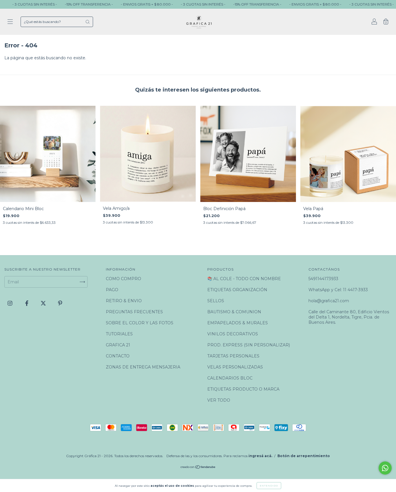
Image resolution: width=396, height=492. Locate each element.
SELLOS (215, 300)
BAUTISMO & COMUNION (234, 311)
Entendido (269, 485)
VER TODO (218, 400)
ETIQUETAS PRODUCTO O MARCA (243, 389)
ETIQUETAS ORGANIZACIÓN (237, 289)
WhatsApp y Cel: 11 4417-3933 (338, 289)
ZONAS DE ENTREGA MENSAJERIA (143, 367)
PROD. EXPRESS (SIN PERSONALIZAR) (248, 345)
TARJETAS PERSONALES (233, 356)
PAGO (112, 289)
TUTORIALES (119, 334)
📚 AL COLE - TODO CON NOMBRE (244, 278)
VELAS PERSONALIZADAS (235, 367)
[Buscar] (87, 22)
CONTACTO (118, 356)
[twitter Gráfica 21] (44, 303)
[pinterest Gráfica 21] (60, 303)
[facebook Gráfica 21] (27, 303)
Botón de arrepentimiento (303, 456)
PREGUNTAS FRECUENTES (134, 311)
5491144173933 (323, 278)
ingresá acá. (260, 456)
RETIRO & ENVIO (124, 300)
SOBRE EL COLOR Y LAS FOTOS (139, 322)
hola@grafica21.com (328, 300)
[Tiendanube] (198, 467)
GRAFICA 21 (118, 345)
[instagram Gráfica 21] (10, 303)
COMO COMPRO (123, 278)
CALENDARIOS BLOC (230, 378)
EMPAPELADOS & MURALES (237, 322)
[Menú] (10, 22)
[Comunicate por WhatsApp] (385, 468)
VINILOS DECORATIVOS (232, 334)
